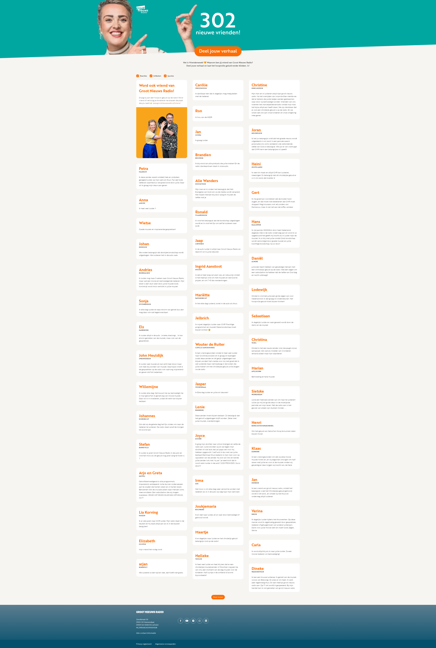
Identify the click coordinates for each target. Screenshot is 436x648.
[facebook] (180, 620)
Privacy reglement (144, 644)
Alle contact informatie (146, 633)
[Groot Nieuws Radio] (142, 9)
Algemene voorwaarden (165, 644)
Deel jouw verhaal (218, 50)
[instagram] (193, 620)
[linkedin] (206, 620)
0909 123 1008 (142, 624)
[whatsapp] (199, 620)
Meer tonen (218, 597)
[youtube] (187, 620)
